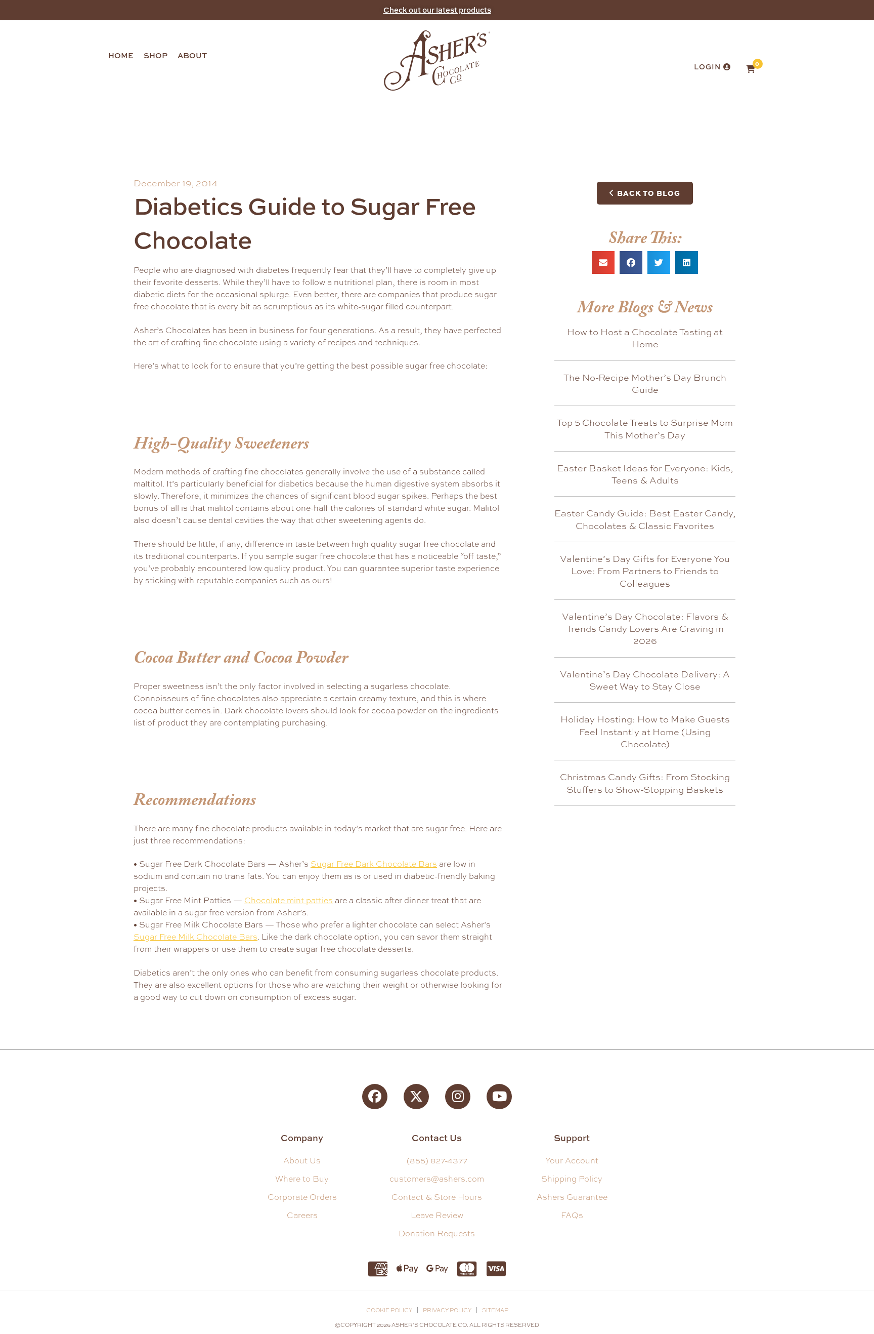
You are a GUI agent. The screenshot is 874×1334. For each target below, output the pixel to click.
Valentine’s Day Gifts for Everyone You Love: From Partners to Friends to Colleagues (645, 570)
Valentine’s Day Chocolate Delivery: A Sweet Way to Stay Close (645, 680)
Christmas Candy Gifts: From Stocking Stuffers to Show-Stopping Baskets (645, 783)
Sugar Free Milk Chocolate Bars (195, 937)
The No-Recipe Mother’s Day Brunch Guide (644, 383)
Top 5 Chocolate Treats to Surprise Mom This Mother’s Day (645, 428)
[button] (603, 262)
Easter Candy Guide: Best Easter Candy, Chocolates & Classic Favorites (644, 519)
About (192, 55)
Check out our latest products (437, 10)
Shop (155, 55)
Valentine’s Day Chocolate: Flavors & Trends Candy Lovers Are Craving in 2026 (645, 628)
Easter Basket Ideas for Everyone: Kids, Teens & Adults (645, 474)
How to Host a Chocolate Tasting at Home (645, 338)
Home (121, 55)
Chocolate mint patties (288, 900)
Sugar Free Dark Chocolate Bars (374, 864)
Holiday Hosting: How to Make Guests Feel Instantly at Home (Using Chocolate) (645, 731)
